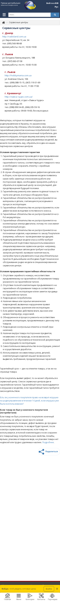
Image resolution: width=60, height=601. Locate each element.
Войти (49, 588)
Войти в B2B (52, 3)
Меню (18, 599)
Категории (30, 599)
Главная (7, 599)
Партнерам (52, 599)
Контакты (41, 599)
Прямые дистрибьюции (10, 3)
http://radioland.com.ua (14, 36)
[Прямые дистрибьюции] (3, 22)
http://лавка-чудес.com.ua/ (19, 96)
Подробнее (48, 442)
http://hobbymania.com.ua (18, 75)
